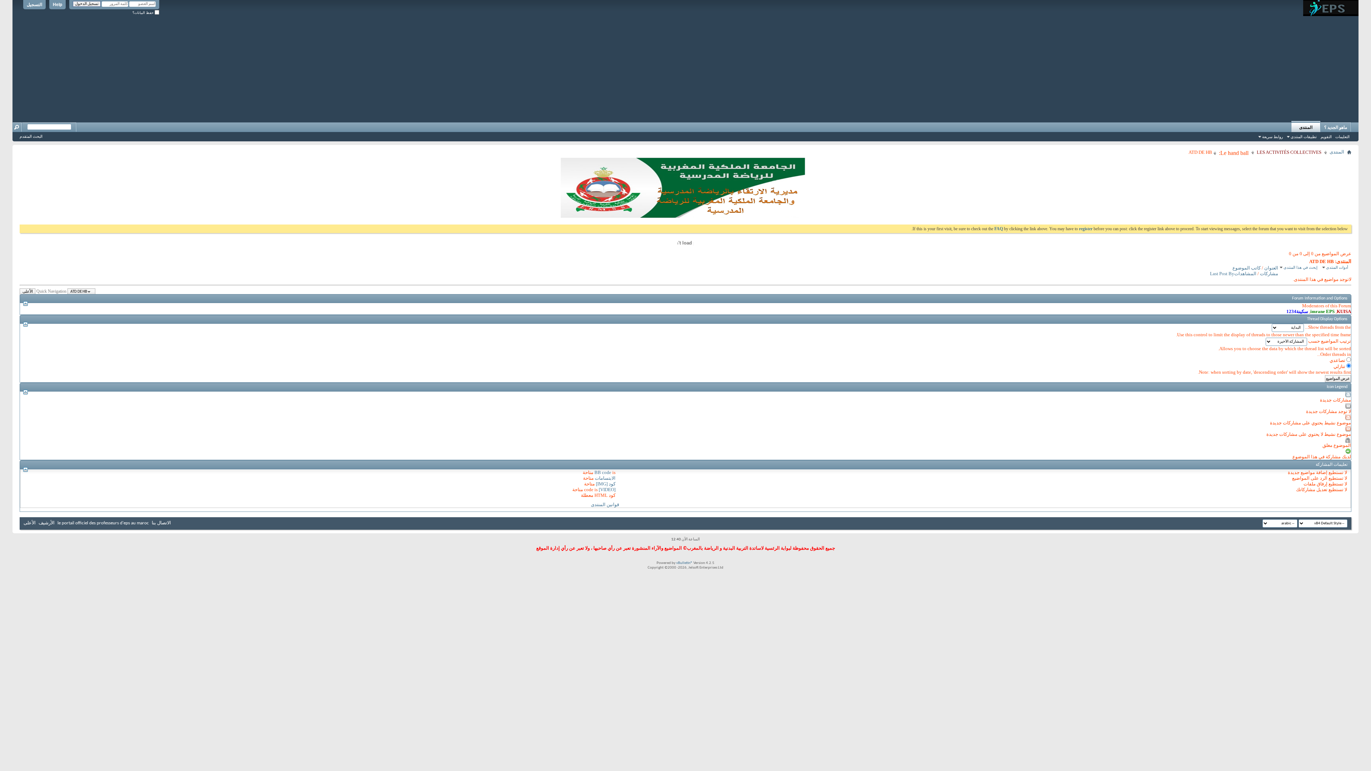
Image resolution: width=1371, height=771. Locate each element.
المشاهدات (1245, 273)
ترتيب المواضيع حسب (1329, 341)
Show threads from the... (1328, 327)
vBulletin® (684, 563)
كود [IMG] (606, 484)
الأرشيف (47, 523)
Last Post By (1222, 273)
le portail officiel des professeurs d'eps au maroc (103, 523)
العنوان (1271, 268)
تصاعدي (1338, 360)
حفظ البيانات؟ (143, 13)
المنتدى (1305, 127)
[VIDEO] (607, 489)
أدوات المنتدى (1337, 267)
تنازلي (1340, 366)
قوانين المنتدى (605, 504)
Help (57, 4)
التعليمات (1342, 137)
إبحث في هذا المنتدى (1300, 267)
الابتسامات (605, 478)
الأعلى (27, 292)
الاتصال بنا (161, 523)
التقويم (1326, 137)
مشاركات (1269, 273)
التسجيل (34, 4)
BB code (602, 472)
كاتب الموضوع (1246, 268)
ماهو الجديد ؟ (1335, 127)
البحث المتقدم (31, 136)
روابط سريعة (1272, 137)
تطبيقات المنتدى (1304, 137)
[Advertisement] (685, 66)
